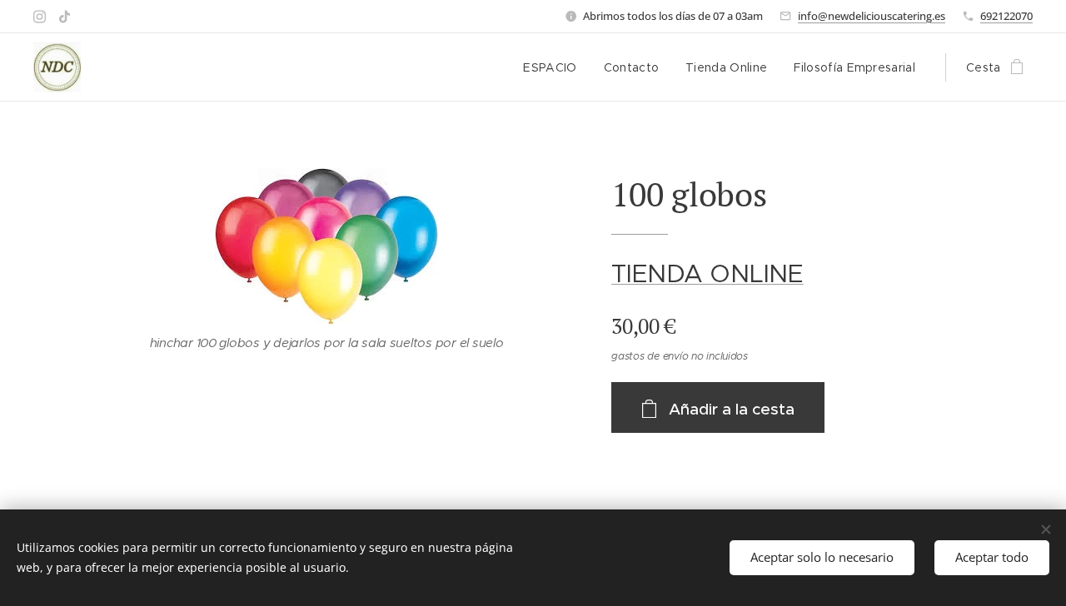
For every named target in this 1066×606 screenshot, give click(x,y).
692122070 (1006, 15)
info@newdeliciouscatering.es (871, 15)
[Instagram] (39, 16)
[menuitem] (554, 67)
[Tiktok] (64, 16)
